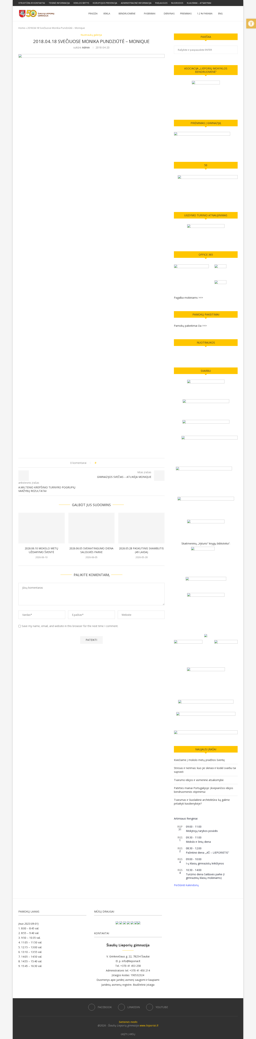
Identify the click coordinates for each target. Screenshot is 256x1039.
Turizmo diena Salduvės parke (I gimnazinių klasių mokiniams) (205, 876)
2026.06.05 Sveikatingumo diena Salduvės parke (91, 550)
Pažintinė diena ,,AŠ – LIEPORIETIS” (207, 852)
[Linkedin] (232, 3)
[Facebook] (228, 3)
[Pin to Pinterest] (110, 463)
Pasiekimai (149, 13)
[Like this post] (98, 463)
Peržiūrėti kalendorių (186, 885)
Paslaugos (161, 2)
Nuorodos (177, 2)
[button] (251, 23)
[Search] (236, 13)
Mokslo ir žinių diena (198, 841)
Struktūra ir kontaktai (31, 2)
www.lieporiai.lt (149, 1025)
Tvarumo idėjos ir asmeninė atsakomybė (199, 780)
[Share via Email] (113, 463)
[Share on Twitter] (106, 463)
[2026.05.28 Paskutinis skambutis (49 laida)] (141, 528)
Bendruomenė (127, 13)
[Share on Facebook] (102, 463)
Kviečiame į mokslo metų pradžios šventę (199, 760)
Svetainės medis (128, 1022)
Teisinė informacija (59, 2)
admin (86, 47)
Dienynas (169, 13)
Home (21, 28)
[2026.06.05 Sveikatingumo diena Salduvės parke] (91, 528)
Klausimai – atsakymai (199, 2)
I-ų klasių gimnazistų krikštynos (205, 863)
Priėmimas (186, 13)
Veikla (106, 13)
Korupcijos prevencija (105, 2)
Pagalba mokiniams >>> (188, 297)
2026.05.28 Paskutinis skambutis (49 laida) (141, 550)
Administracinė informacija (136, 2)
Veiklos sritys (81, 2)
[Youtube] (237, 3)
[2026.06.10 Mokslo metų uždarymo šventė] (41, 528)
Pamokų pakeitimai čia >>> (190, 325)
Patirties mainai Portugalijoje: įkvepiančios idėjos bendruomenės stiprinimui (203, 790)
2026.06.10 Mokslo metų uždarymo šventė (41, 550)
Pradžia (93, 13)
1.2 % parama (205, 13)
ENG (220, 13)
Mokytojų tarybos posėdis (202, 831)
